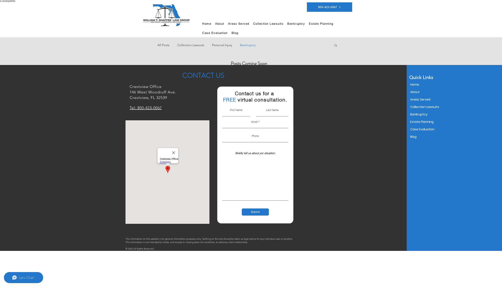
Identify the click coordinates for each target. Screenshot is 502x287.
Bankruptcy (248, 45)
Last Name (272, 110)
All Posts (163, 45)
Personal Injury (222, 45)
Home (414, 84)
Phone (255, 136)
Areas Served (420, 99)
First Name (236, 110)
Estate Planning (422, 122)
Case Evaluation (422, 129)
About (415, 92)
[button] (238, 23)
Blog (413, 136)
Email (254, 122)
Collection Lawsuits (190, 45)
